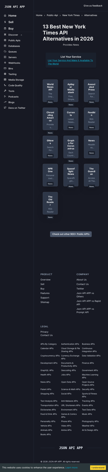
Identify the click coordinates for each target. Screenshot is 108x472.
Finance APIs (88, 363)
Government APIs (90, 370)
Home (39, 15)
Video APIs (66, 425)
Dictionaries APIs (48, 409)
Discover (13, 34)
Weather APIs (88, 425)
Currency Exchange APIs (70, 357)
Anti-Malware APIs (69, 401)
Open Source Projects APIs (88, 383)
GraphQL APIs (46, 370)
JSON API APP (14, 6)
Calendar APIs (46, 348)
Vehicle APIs (46, 425)
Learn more (71, 467)
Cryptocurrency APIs (50, 355)
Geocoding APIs (68, 370)
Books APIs (45, 434)
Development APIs (48, 363)
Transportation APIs (49, 405)
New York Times (71, 15)
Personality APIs (47, 421)
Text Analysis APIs (48, 401)
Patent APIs (45, 389)
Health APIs (45, 374)
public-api (52, 15)
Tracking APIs (88, 401)
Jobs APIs (65, 374)
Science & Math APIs (70, 389)
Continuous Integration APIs (89, 349)
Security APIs (88, 389)
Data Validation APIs (91, 355)
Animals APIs (46, 430)
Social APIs (66, 393)
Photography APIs (90, 421)
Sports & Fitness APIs (89, 395)
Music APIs (87, 414)
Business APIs (88, 344)
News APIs (45, 382)
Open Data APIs (68, 382)
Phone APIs (66, 421)
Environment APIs (69, 409)
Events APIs (87, 405)
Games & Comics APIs (69, 415)
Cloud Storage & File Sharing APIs (70, 349)
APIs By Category (48, 344)
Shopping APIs (47, 393)
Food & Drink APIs (48, 414)
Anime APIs (66, 430)
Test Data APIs (88, 409)
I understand (98, 467)
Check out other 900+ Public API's (70, 234)
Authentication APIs (70, 344)
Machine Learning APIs (90, 376)
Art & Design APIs (90, 430)
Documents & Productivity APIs (69, 364)
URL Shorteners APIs (70, 405)
